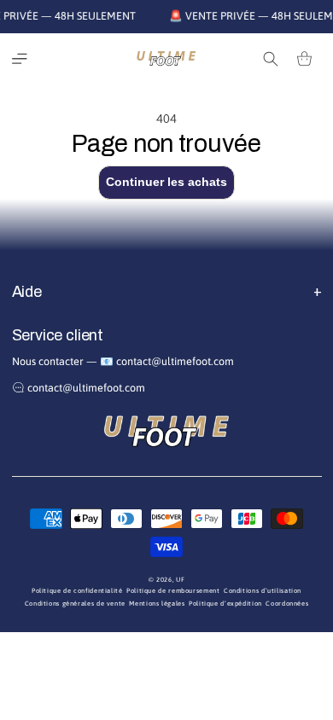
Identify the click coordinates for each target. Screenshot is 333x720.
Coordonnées (287, 603)
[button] (20, 59)
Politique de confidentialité (77, 591)
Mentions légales (156, 603)
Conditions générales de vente (75, 603)
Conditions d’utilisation (262, 591)
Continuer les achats (166, 182)
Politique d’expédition (225, 603)
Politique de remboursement (172, 591)
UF (180, 580)
